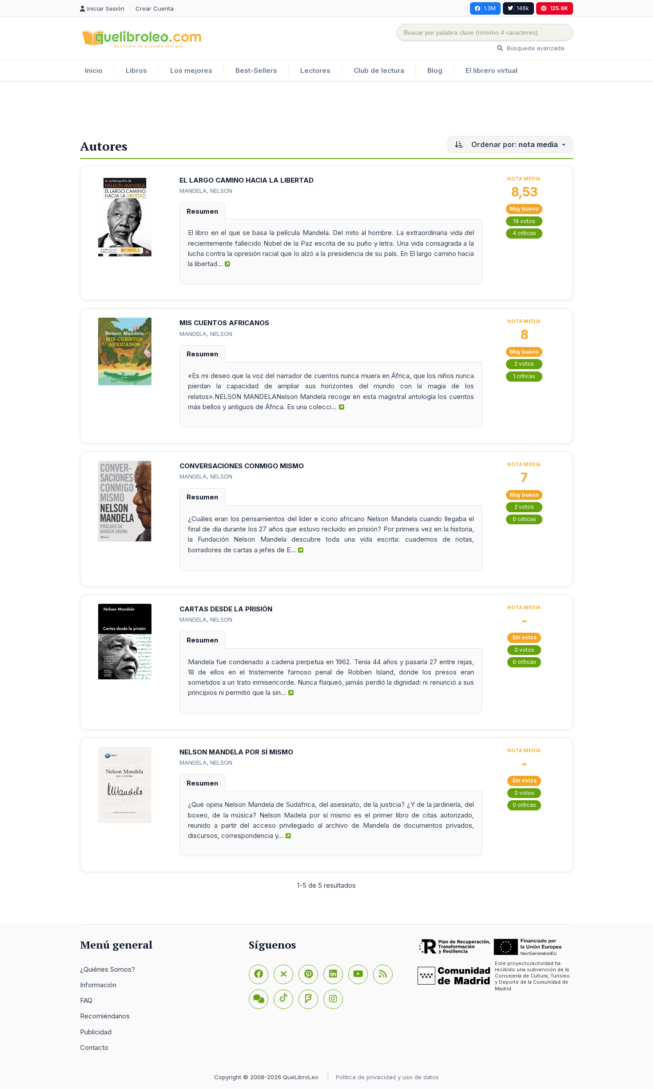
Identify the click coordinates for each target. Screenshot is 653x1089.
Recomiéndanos (105, 1016)
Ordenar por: (514, 144)
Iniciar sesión (106, 8)
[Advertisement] (326, 111)
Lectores (315, 70)
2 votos (524, 363)
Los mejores (191, 70)
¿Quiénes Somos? (107, 969)
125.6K (559, 8)
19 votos (524, 221)
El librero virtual (492, 70)
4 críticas (524, 233)
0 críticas (524, 519)
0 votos (524, 649)
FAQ (86, 1000)
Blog (434, 70)
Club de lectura (379, 70)
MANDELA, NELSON (205, 190)
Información (98, 985)
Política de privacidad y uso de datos (387, 1077)
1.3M (490, 8)
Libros (136, 70)
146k (523, 8)
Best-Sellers (256, 70)
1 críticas (524, 376)
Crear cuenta (154, 8)
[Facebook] (258, 974)
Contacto (94, 1047)
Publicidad (95, 1032)
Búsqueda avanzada (534, 48)
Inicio (94, 70)
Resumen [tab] (202, 211)
